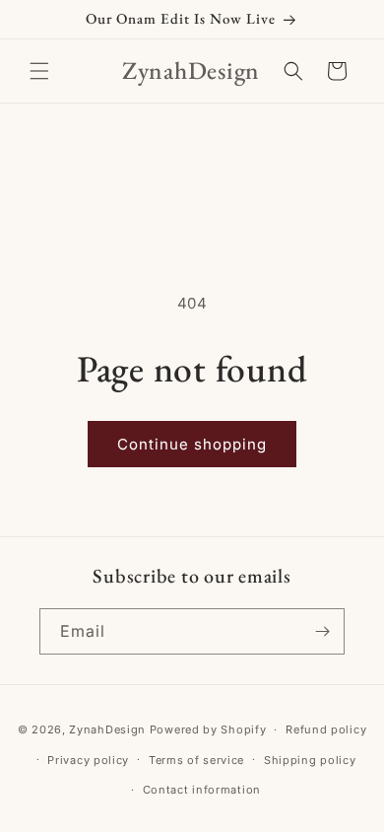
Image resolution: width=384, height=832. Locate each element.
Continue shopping (192, 444)
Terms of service (196, 760)
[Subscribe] (322, 631)
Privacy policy (88, 760)
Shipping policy (310, 760)
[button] (39, 71)
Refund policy (326, 729)
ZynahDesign (107, 729)
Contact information (202, 790)
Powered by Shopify (208, 729)
